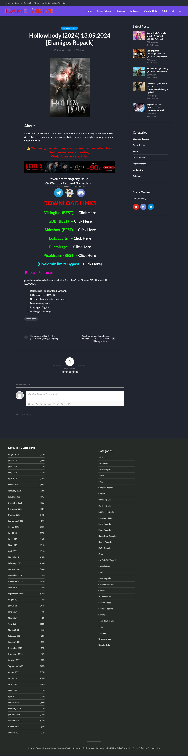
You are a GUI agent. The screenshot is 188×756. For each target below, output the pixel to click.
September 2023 (15, 666)
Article (101, 475)
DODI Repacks (104, 505)
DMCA (47, 3)
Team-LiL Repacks (106, 620)
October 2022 (14, 732)
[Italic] (33, 404)
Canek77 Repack (105, 487)
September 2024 (15, 593)
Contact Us (28, 3)
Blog (100, 481)
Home (89, 11)
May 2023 (12, 690)
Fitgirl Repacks (104, 524)
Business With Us (58, 3)
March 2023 (13, 702)
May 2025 (12, 545)
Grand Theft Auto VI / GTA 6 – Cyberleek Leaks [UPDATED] (156, 36)
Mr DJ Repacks (104, 578)
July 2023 (12, 678)
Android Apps (104, 469)
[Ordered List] (45, 404)
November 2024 (15, 581)
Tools (100, 627)
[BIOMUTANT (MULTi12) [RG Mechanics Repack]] (139, 71)
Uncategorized (104, 639)
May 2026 (12, 472)
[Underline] (37, 404)
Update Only (150, 11)
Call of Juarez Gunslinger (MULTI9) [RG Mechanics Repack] (157, 53)
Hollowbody (31, 318)
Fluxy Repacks (104, 530)
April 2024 (13, 624)
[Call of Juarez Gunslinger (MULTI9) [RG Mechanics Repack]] (139, 53)
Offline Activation (106, 584)
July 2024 (12, 605)
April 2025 (12, 551)
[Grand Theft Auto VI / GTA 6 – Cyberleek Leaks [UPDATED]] (139, 35)
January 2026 (14, 496)
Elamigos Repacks (69, 28)
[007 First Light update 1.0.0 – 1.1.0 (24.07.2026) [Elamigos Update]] (139, 86)
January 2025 (14, 569)
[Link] (62, 404)
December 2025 (15, 502)
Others (101, 590)
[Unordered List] (49, 404)
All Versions (103, 463)
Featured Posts (105, 518)
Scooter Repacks (105, 608)
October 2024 (14, 587)
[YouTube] (136, 207)
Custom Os (103, 493)
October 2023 (14, 660)
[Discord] (143, 207)
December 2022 (15, 720)
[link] (69, 167)
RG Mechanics (104, 596)
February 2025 (14, 563)
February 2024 (14, 636)
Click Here (87, 212)
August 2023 (14, 672)
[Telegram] (151, 207)
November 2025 (15, 509)
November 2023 (15, 654)
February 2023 (14, 708)
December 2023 (15, 648)
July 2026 (12, 460)
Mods (100, 572)
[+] (69, 404)
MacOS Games (104, 566)
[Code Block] (58, 404)
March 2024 (13, 630)
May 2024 (12, 618)
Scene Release (104, 11)
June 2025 (12, 539)
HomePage (9, 3)
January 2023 (14, 714)
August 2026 (14, 454)
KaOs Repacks (104, 548)
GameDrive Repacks (107, 536)
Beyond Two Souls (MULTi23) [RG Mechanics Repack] (155, 107)
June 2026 (12, 466)
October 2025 (14, 515)
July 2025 (12, 533)
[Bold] (29, 404)
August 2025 (14, 527)
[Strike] (41, 404)
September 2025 (15, 521)
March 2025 (13, 557)
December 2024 (15, 575)
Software (134, 11)
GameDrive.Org (44, 748)
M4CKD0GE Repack (107, 560)
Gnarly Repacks (105, 542)
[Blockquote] (54, 404)
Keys (100, 554)
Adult (165, 11)
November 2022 (15, 726)
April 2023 (12, 696)
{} (66, 404)
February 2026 (14, 490)
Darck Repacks (104, 499)
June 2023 (12, 684)
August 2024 (14, 599)
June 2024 (12, 611)
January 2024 (14, 642)
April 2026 (12, 478)
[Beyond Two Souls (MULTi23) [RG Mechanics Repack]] (139, 107)
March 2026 (13, 484)
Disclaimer (19, 3)
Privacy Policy (39, 3)
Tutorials (102, 633)
